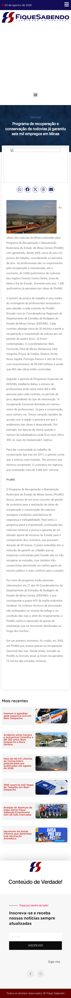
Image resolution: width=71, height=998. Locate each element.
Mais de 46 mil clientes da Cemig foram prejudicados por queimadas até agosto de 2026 (18, 763)
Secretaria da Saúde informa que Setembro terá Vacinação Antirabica (17, 835)
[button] (36, 95)
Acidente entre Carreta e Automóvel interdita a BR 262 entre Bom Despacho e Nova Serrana (18, 739)
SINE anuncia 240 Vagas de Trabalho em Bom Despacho (19, 787)
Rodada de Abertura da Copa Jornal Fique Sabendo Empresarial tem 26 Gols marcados (18, 811)
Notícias (35, 117)
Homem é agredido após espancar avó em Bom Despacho (17, 716)
